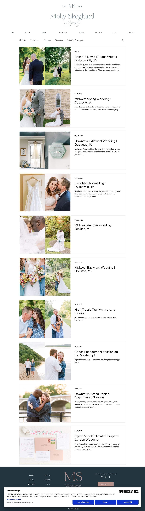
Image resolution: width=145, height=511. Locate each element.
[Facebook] (106, 477)
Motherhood (35, 40)
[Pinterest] (109, 477)
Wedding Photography (76, 40)
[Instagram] (102, 477)
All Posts (22, 40)
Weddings (59, 40)
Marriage (47, 40)
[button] (123, 40)
